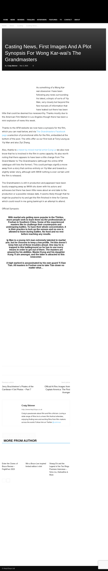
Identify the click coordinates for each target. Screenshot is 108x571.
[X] (99, 2)
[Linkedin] (24, 77)
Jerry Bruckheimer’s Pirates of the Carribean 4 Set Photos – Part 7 (17, 388)
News (12, 20)
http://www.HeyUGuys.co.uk (32, 409)
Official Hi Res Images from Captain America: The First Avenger (57, 389)
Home (5, 20)
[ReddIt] (30, 77)
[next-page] (8, 480)
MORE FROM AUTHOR (20, 440)
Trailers (31, 20)
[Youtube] (104, 2)
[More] (44, 77)
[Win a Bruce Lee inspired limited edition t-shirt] (36, 454)
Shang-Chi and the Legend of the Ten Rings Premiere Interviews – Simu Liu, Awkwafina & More (59, 469)
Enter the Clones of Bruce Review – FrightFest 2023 (10, 466)
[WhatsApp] (18, 77)
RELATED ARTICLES (19, 435)
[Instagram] (95, 2)
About (77, 20)
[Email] (37, 77)
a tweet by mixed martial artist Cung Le (36, 149)
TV (61, 20)
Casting (20, 26)
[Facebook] (90, 2)
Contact (68, 20)
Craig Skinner (12, 66)
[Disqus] (36, 527)
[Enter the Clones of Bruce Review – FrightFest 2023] (12, 454)
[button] (102, 20)
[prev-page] (3, 480)
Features (53, 20)
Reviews (20, 20)
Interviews (42, 20)
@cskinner (56, 422)
